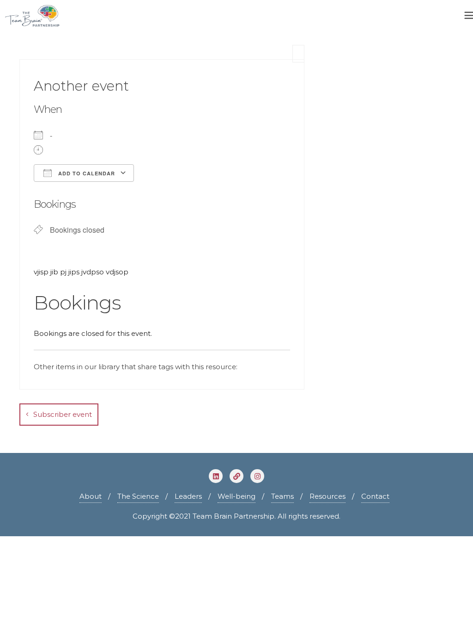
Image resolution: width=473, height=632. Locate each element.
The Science (138, 496)
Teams (282, 496)
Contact (375, 496)
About (90, 496)
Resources (327, 496)
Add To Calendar (85, 173)
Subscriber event (62, 414)
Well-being (236, 496)
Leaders (188, 496)
